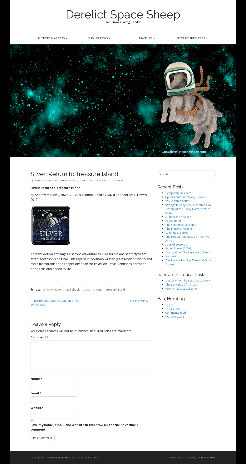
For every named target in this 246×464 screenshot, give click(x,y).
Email (36, 393)
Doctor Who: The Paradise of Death (188, 252)
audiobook (73, 289)
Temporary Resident (178, 193)
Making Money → (141, 300)
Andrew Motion (52, 289)
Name (36, 379)
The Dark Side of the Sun (181, 284)
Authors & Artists (52, 38)
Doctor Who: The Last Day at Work (187, 280)
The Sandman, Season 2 (180, 225)
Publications (98, 38)
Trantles (146, 38)
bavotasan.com (206, 457)
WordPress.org (174, 316)
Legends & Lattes (176, 232)
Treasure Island (115, 289)
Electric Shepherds (191, 38)
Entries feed (172, 309)
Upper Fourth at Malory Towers (185, 197)
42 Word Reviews (97, 180)
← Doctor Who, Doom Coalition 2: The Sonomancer (55, 302)
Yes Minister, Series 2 (178, 201)
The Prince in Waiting (178, 228)
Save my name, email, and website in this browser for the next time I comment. (84, 427)
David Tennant (92, 289)
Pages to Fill (173, 220)
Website (37, 408)
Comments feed (175, 312)
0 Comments (116, 180)
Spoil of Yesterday (176, 244)
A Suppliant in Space (178, 217)
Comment (40, 337)
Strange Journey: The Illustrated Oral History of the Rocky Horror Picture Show (188, 209)
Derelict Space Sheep (123, 14)
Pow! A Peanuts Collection (181, 288)
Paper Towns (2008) (178, 248)
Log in (169, 305)
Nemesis (170, 256)
